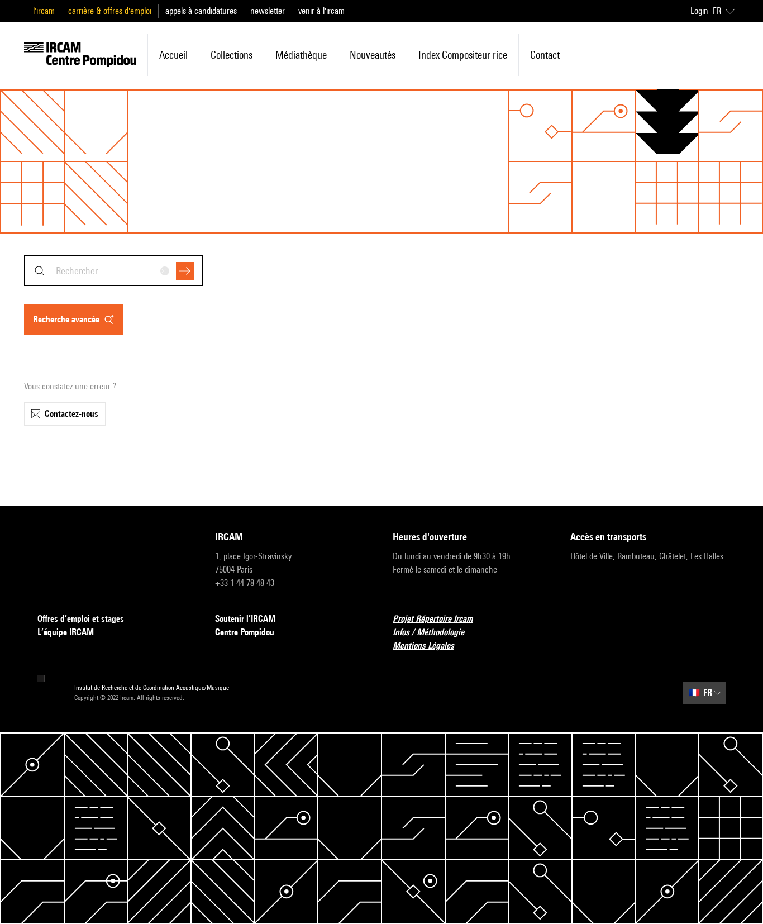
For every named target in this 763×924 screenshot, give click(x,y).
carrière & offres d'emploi (109, 11)
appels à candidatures (201, 11)
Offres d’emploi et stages (80, 618)
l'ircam (44, 11)
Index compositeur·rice (462, 55)
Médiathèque (301, 55)
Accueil (173, 55)
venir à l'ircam (321, 11)
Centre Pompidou (244, 632)
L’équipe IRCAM (65, 632)
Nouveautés (372, 55)
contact (545, 55)
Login (699, 11)
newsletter (267, 11)
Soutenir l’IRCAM (245, 618)
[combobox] (113, 270)
